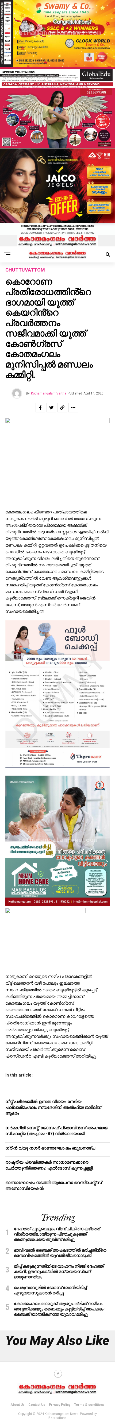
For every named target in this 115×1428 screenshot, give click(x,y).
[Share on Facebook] (40, 407)
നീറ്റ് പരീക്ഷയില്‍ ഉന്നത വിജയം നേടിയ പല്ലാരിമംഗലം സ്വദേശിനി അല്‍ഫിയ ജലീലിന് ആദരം (53, 1107)
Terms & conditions (89, 1405)
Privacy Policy (59, 1405)
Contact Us (36, 1405)
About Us (17, 1405)
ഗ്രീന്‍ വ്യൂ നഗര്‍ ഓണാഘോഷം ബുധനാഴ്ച (50, 1148)
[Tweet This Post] (51, 407)
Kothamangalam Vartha (48, 393)
